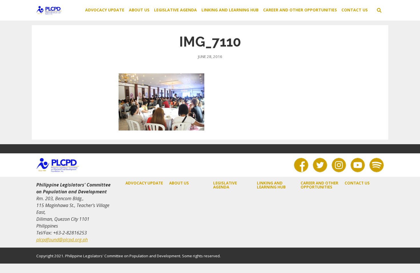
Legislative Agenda (175, 10)
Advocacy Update (104, 10)
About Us (139, 10)
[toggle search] (379, 10)
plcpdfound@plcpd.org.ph (62, 239)
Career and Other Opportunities (300, 10)
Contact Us (354, 10)
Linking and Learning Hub (230, 10)
